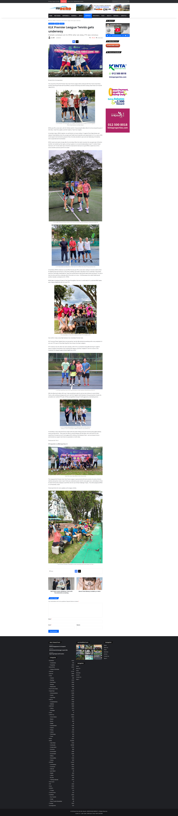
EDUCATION (96, 15)
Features (51, 673)
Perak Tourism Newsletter (56, 801)
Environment (53, 751)
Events (51, 695)
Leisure (51, 732)
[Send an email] (53, 37)
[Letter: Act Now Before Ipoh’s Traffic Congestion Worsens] (80, 652)
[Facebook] (73, 41)
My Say (52, 777)
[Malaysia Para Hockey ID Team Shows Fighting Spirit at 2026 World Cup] (98, 652)
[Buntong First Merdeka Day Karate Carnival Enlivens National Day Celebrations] (80, 647)
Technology (53, 734)
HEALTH (109, 15)
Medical (52, 703)
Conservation (53, 747)
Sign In (77, 679)
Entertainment (53, 725)
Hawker (52, 678)
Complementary (54, 701)
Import (50, 712)
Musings (52, 680)
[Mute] (125, 35)
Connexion (52, 766)
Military (52, 755)
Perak (50, 786)
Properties (52, 665)
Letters (51, 775)
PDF (50, 783)
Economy (52, 749)
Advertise (78, 672)
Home (50, 15)
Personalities (53, 758)
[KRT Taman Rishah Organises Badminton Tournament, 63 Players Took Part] (89, 657)
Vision (77, 670)
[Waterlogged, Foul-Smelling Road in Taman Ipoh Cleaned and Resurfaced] (98, 657)
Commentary (53, 764)
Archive (78, 675)
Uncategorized (52, 805)
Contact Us (78, 677)
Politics (51, 760)
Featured (51, 671)
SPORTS (138, 15)
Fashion (52, 727)
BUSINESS (73, 15)
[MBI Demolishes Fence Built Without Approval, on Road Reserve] (80, 657)
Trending (51, 803)
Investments (53, 662)
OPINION (131, 15)
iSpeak (51, 773)
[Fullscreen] (128, 35)
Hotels (51, 799)
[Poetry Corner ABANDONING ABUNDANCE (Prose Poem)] (89, 652)
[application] (118, 30)
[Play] (107, 35)
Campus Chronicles (54, 669)
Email (50, 625)
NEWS (80, 15)
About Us (78, 668)
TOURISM (143, 15)
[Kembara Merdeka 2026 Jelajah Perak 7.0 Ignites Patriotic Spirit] (98, 647)
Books (51, 721)
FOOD (102, 15)
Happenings (51, 690)
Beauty (51, 719)
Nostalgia (52, 710)
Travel (51, 736)
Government (53, 753)
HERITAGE (115, 15)
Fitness (51, 729)
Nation (50, 738)
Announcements (54, 693)
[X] (77, 41)
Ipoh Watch (52, 771)
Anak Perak (52, 742)
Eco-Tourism (53, 797)
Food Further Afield (53, 688)
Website (78, 625)
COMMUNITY (88, 15)
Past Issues (57, 15)
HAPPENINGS (65, 15)
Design (51, 723)
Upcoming (52, 697)
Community (58, 20)
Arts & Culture (53, 716)
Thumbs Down (52, 792)
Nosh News (53, 682)
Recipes (52, 684)
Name (50, 619)
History (52, 708)
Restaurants (53, 686)
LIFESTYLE (123, 15)
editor (52, 37)
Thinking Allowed (54, 779)
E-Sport (52, 790)
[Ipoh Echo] (61, 8)
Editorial (52, 768)
